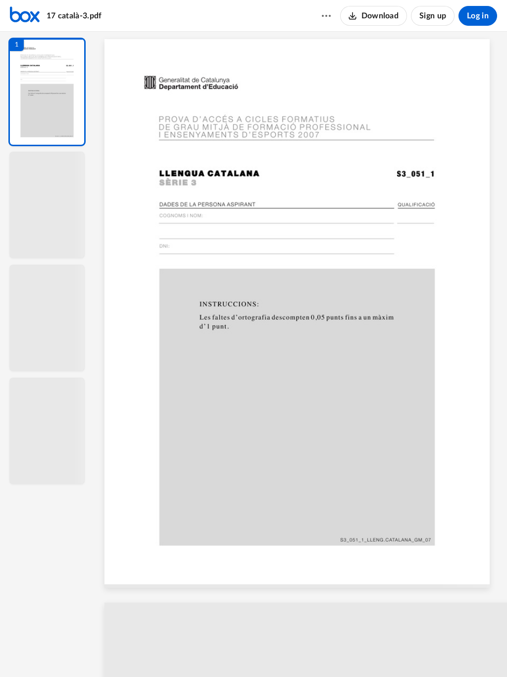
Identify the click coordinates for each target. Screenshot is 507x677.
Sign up (432, 16)
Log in (478, 16)
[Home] (25, 15)
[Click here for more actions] (326, 16)
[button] (47, 92)
